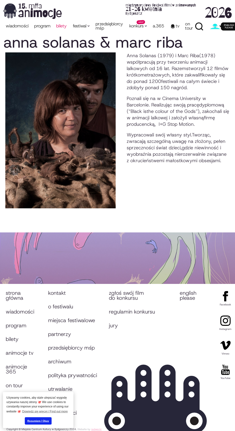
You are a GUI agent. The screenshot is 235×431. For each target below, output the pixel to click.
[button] (81, 26)
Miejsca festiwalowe (71, 320)
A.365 (158, 26)
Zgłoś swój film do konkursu (126, 295)
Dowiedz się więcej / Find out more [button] (45, 411)
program (42, 26)
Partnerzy (59, 334)
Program (16, 325)
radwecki (96, 429)
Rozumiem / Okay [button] (38, 420)
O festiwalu (60, 306)
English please (188, 295)
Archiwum (59, 361)
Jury (113, 325)
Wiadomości (17, 26)
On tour (14, 385)
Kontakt (57, 292)
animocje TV (19, 352)
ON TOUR (189, 26)
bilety (61, 26)
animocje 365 (16, 369)
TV (178, 26)
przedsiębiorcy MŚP (109, 26)
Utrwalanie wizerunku (60, 391)
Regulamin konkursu (132, 311)
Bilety (12, 339)
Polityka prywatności (72, 375)
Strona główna (14, 295)
